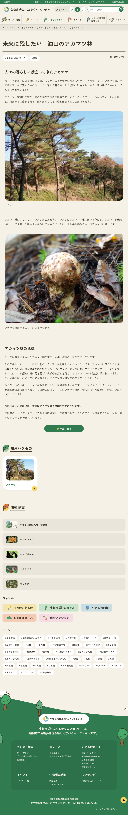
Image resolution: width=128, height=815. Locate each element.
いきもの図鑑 (88, 759)
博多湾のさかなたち (32, 638)
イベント (22, 775)
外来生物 (72, 638)
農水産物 (10, 638)
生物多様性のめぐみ (91, 756)
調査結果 (53, 780)
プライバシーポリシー (27, 756)
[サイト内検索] (106, 9)
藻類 (29, 644)
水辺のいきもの (107, 651)
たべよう (85, 665)
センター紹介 (25, 747)
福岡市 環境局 (118, 2)
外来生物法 (54, 638)
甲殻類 (23, 665)
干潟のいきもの (64, 651)
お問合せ (100, 2)
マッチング (89, 775)
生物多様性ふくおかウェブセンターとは (62, 2)
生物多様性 (46, 672)
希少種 (46, 651)
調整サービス (110, 638)
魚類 (112, 658)
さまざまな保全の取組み (60, 756)
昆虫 (76, 658)
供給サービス (90, 638)
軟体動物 (31, 651)
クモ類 (42, 644)
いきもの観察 (93, 644)
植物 (35, 58)
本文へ (38, 2)
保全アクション (89, 767)
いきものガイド (91, 747)
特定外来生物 (59, 644)
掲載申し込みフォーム (92, 780)
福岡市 (7, 2)
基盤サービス (12, 644)
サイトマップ (88, 2)
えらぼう (101, 665)
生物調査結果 (57, 775)
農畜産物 (111, 644)
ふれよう (117, 665)
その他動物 (67, 665)
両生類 (9, 665)
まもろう (10, 672)
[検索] (121, 9)
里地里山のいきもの (16, 58)
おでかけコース (89, 763)
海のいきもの (85, 651)
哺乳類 (37, 665)
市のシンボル (12, 651)
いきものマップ (56, 784)
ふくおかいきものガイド (23, 27)
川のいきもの (12, 658)
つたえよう (27, 672)
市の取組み (54, 752)
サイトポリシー (24, 752)
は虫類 (51, 665)
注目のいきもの (43, 27)
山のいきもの (33, 658)
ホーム (5, 27)
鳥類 (88, 658)
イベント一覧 (23, 780)
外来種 (76, 644)
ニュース (54, 747)
